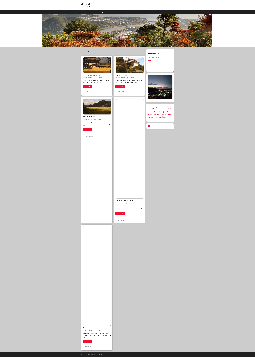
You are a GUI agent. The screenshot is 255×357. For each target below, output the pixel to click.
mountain (150, 114)
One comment (121, 220)
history (161, 111)
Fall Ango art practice (153, 57)
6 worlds (86, 4)
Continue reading (87, 86)
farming (170, 108)
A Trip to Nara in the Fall (91, 75)
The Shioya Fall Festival (124, 200)
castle (167, 108)
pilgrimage (159, 114)
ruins (165, 114)
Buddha (153, 108)
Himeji (156, 111)
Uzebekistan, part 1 (153, 69)
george (100, 77)
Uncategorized (88, 91)
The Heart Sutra (152, 66)
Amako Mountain (89, 117)
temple (161, 117)
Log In (107, 12)
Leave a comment (89, 93)
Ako (149, 108)
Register (114, 12)
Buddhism (160, 108)
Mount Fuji (87, 328)
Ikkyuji (149, 60)
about (82, 12)
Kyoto (169, 111)
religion (163, 114)
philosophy (154, 114)
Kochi (149, 63)
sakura (150, 117)
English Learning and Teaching (95, 12)
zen (165, 117)
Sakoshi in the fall (122, 75)
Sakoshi (169, 114)
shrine (155, 117)
